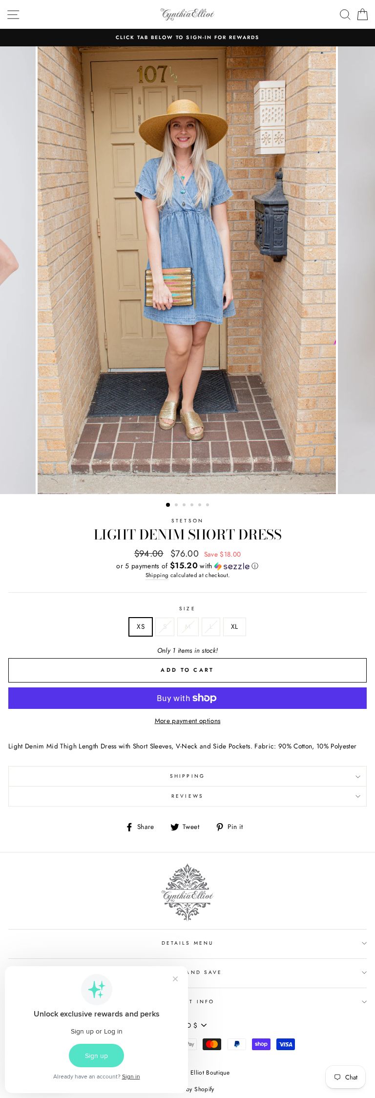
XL (234, 626)
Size (187, 608)
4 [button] (192, 505)
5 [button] (200, 505)
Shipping (157, 575)
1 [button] (168, 505)
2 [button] (177, 505)
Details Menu (187, 943)
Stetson (187, 520)
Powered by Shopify (187, 1089)
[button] (187, 566)
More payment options (188, 720)
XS (141, 626)
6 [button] (208, 505)
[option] (187, 37)
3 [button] (185, 505)
